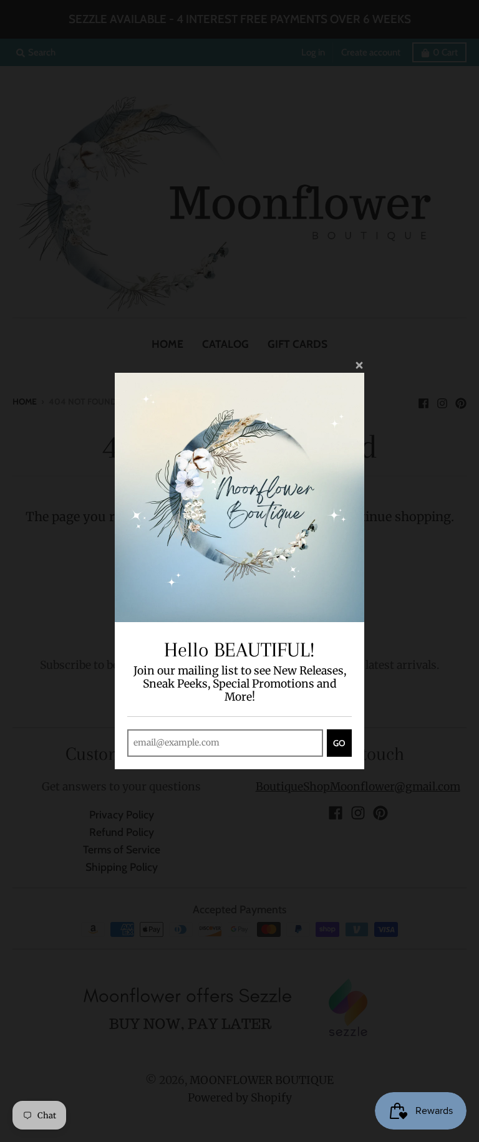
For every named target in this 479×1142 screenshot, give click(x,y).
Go (339, 743)
